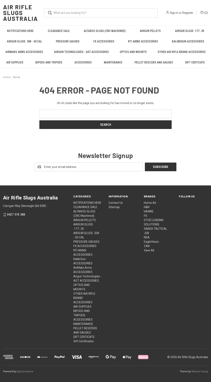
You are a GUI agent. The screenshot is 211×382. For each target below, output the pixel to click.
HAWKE (149, 211)
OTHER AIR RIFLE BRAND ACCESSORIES (182, 52)
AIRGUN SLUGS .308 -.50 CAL (24, 41)
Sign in (174, 12)
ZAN (147, 246)
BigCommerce (25, 371)
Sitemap (114, 207)
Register (187, 12)
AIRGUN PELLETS (150, 31)
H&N (146, 207)
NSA (147, 237)
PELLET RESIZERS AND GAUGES (154, 62)
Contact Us (116, 202)
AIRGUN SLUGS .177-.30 (189, 31)
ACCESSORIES (83, 62)
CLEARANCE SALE (59, 31)
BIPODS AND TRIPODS (48, 62)
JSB (146, 233)
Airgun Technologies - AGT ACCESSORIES (81, 52)
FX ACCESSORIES (103, 41)
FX (145, 215)
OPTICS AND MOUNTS (133, 52)
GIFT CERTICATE (195, 62)
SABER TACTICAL (155, 228)
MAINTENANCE (113, 62)
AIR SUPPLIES (14, 62)
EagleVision (151, 241)
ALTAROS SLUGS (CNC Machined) (105, 31)
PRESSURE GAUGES (68, 41)
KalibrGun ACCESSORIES (188, 41)
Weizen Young (199, 371)
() (206, 12)
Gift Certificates (83, 341)
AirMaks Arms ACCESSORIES (24, 52)
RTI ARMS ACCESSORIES (143, 41)
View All (149, 250)
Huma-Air (150, 202)
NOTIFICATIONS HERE (20, 31)
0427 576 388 (16, 215)
